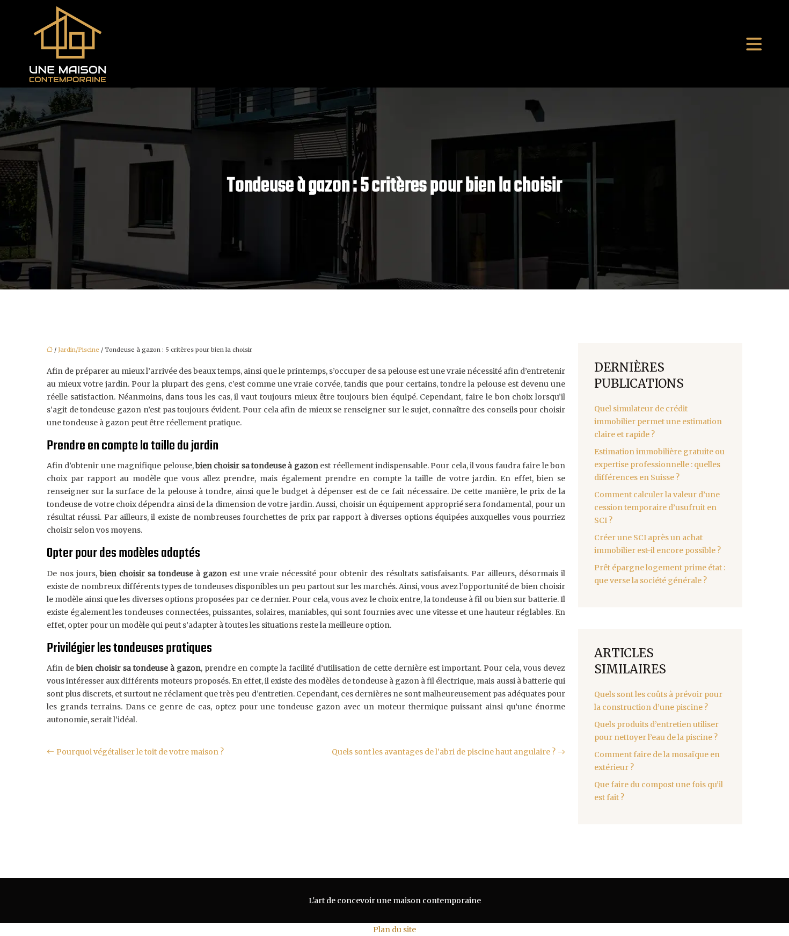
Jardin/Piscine (78, 349)
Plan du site (394, 929)
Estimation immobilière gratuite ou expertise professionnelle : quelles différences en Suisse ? (659, 464)
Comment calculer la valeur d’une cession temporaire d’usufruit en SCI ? (657, 507)
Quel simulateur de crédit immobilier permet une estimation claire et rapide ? (658, 421)
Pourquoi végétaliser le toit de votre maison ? (140, 752)
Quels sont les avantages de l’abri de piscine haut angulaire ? (444, 752)
